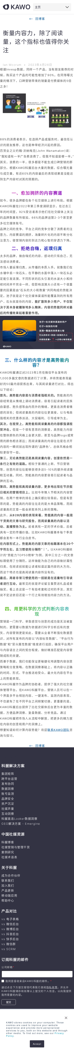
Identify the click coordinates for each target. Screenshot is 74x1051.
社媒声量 (7, 808)
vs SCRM (8, 949)
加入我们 (7, 885)
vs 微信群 (8, 944)
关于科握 (9, 868)
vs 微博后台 (10, 929)
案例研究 (7, 852)
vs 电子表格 (10, 919)
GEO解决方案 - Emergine (20, 823)
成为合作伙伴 (10, 875)
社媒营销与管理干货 (15, 847)
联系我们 (7, 880)
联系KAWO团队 (58, 730)
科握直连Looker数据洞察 (19, 818)
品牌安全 (7, 798)
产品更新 (7, 890)
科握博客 (7, 842)
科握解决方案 (13, 766)
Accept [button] (37, 1043)
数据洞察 (7, 788)
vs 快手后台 (10, 939)
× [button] (66, 1016)
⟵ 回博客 (37, 18)
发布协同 (7, 783)
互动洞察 (7, 813)
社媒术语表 (9, 857)
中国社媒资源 (13, 834)
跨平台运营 (9, 778)
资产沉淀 (7, 803)
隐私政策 (51, 987)
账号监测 (7, 793)
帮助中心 (7, 900)
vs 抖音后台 (10, 934)
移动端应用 (9, 895)
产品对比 (9, 911)
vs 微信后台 (10, 924)
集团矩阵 (7, 774)
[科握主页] (16, 7)
